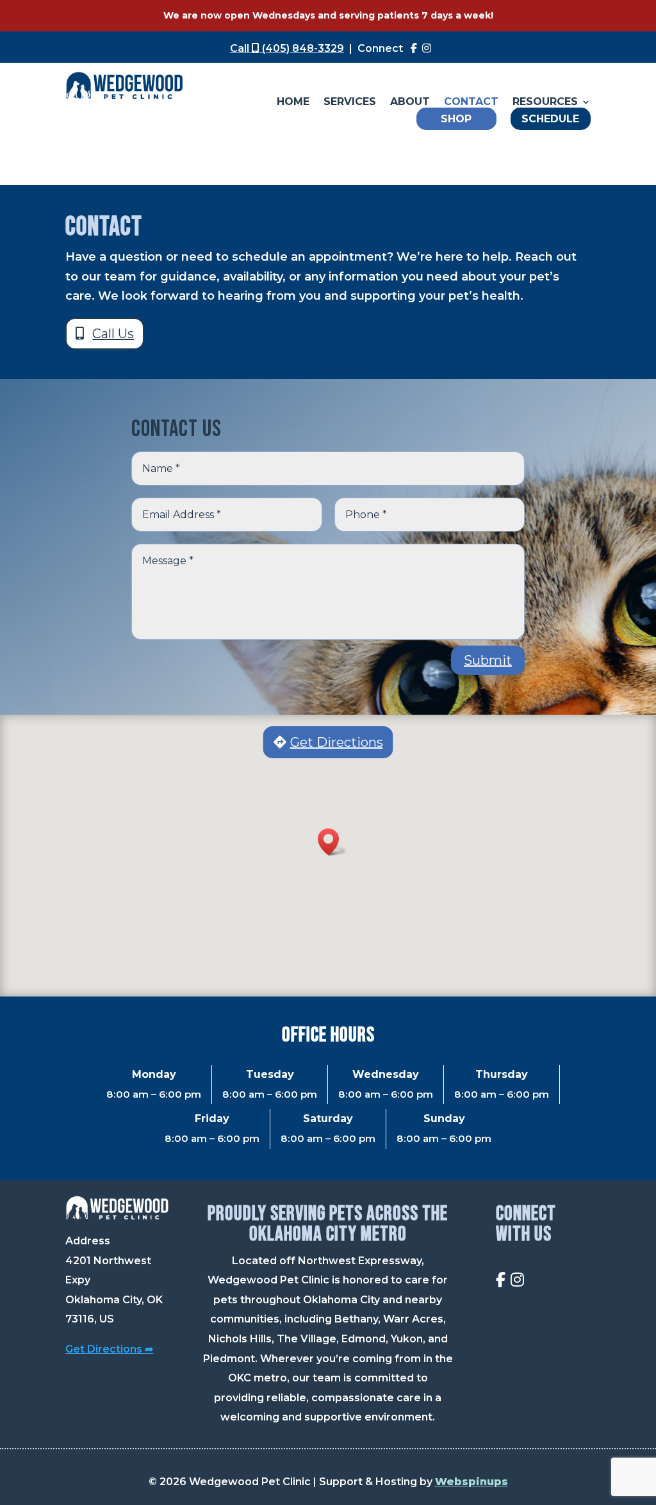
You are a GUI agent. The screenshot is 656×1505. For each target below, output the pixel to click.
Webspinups (471, 1482)
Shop (456, 119)
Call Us (113, 333)
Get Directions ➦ (109, 1349)
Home (293, 102)
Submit (488, 660)
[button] (332, 842)
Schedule (550, 119)
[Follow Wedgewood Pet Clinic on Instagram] (426, 48)
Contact (471, 102)
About (410, 102)
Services (350, 102)
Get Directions (336, 742)
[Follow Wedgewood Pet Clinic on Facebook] (414, 48)
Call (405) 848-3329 (287, 48)
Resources (545, 102)
